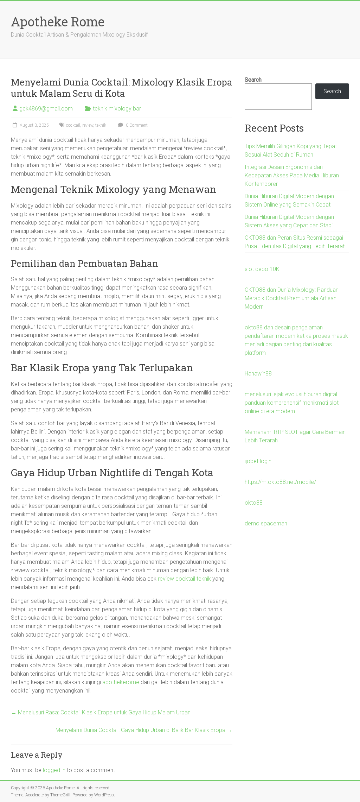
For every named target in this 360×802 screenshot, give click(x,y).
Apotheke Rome (57, 21)
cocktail (73, 125)
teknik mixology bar (117, 108)
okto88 (254, 502)
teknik (100, 125)
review (87, 125)
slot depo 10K (262, 269)
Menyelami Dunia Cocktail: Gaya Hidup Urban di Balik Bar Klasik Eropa (144, 730)
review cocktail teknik (184, 578)
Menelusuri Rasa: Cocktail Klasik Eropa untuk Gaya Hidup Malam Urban (101, 712)
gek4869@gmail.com (46, 108)
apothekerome (120, 682)
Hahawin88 (258, 373)
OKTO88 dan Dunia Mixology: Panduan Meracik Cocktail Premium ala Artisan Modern (292, 298)
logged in (54, 770)
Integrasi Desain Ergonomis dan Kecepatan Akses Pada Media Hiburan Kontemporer (292, 175)
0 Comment (136, 125)
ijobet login (258, 461)
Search (253, 79)
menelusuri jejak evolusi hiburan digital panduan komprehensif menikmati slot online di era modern (292, 403)
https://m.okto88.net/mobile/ (280, 482)
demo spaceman (266, 523)
